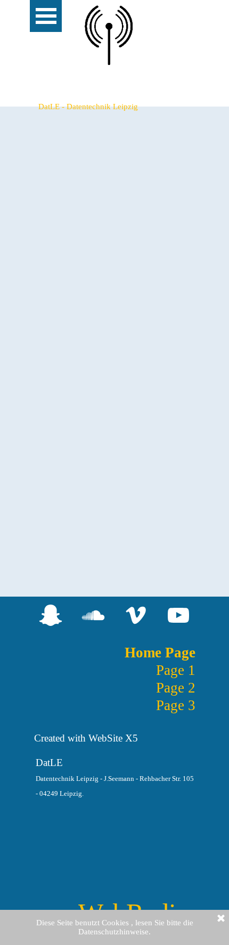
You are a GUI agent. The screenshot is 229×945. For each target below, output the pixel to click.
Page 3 (175, 705)
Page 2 (175, 688)
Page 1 (175, 670)
